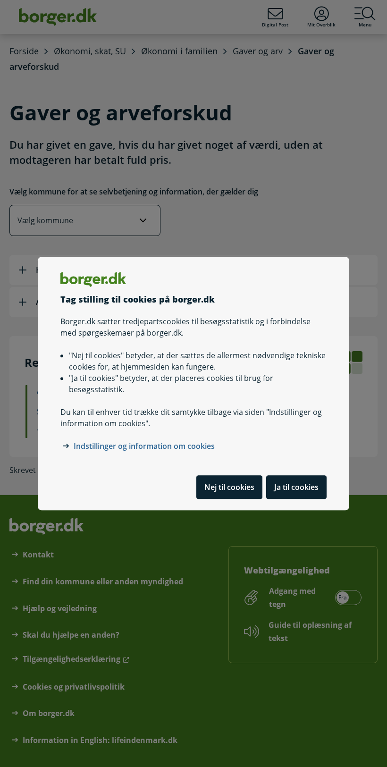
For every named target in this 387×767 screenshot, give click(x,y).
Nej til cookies (229, 487)
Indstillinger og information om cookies (144, 446)
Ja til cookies (296, 487)
